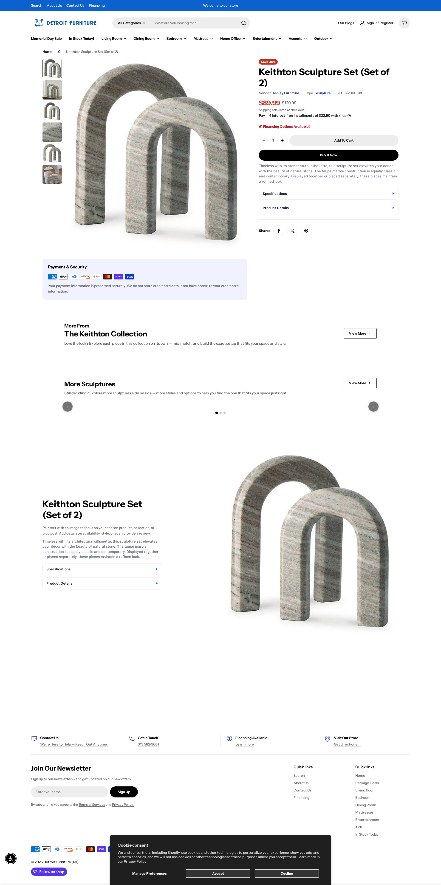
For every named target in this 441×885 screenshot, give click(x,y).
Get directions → (347, 744)
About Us (54, 5)
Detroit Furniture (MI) (60, 862)
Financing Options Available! (286, 126)
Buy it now (328, 155)
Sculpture (323, 93)
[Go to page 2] (221, 413)
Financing (97, 5)
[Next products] (373, 406)
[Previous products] (67, 406)
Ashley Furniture (285, 93)
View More (357, 333)
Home (47, 51)
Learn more (244, 744)
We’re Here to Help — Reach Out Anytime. (74, 744)
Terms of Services (92, 804)
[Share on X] (292, 230)
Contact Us (75, 5)
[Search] (243, 23)
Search (36, 5)
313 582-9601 (148, 744)
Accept (218, 873)
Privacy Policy (135, 861)
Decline (287, 873)
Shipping (265, 110)
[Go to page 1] (216, 412)
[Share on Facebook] (278, 230)
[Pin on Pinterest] (306, 230)
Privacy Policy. (123, 804)
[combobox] (181, 22)
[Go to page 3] (224, 413)
